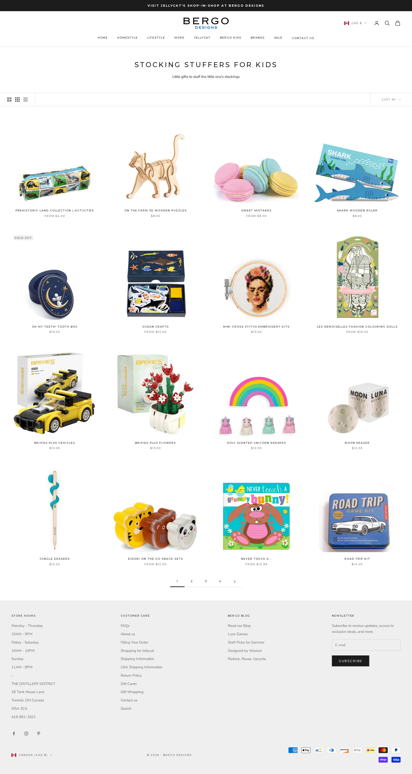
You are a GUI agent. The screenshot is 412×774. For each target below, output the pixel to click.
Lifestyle (156, 37)
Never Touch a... (256, 558)
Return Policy (131, 675)
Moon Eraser (357, 442)
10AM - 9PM (21, 634)
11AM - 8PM (21, 667)
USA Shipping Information (142, 667)
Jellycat (202, 37)
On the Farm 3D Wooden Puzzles (155, 210)
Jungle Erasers (55, 558)
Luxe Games (238, 634)
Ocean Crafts (155, 326)
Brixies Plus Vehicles (54, 442)
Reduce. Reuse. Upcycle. (247, 658)
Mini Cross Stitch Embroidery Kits (256, 326)
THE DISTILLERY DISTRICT (33, 683)
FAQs (125, 625)
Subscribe (350, 661)
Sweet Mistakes (256, 210)
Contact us (129, 700)
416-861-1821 (23, 716)
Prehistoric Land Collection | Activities (54, 210)
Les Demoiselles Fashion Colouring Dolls (357, 326)
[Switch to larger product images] (9, 99)
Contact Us (303, 38)
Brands (258, 37)
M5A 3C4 (19, 708)
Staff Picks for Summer (246, 642)
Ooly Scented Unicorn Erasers (256, 442)
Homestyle (127, 37)
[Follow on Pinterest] (38, 733)
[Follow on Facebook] (13, 733)
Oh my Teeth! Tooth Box (54, 326)
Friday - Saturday (25, 642)
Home (103, 37)
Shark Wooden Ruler (357, 210)
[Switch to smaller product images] (17, 99)
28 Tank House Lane (27, 691)
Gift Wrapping (132, 691)
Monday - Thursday (27, 625)
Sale (278, 37)
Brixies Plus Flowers (155, 442)
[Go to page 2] (234, 581)
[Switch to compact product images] (25, 99)
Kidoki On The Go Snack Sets (155, 558)
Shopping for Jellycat (137, 650)
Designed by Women (245, 650)
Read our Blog (239, 625)
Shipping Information (137, 658)
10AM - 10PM (23, 650)
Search (126, 708)
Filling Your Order (134, 642)
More (180, 37)
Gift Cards (129, 683)
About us (128, 634)
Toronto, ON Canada (27, 700)
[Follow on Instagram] (26, 733)
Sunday (17, 658)
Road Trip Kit (357, 558)
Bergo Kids (230, 37)
